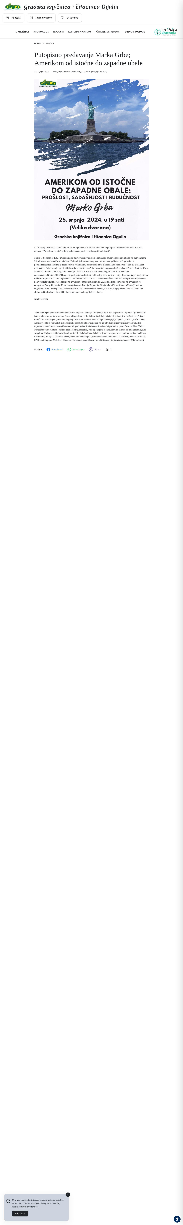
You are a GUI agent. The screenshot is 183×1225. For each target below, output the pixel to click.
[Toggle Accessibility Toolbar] (177, 1219)
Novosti (67, 71)
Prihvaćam (20, 1213)
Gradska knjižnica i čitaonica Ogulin (71, 6)
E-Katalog (72, 17)
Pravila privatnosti (28, 1206)
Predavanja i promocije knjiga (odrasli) (89, 71)
